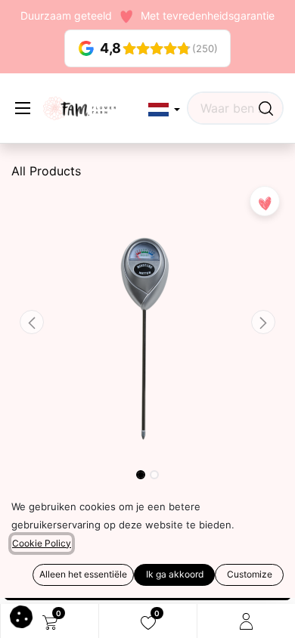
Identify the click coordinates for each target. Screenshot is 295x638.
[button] (164, 110)
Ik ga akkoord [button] (174, 574)
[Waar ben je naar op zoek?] (266, 108)
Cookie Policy (41, 543)
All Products (46, 170)
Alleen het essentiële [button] (83, 574)
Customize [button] (249, 574)
